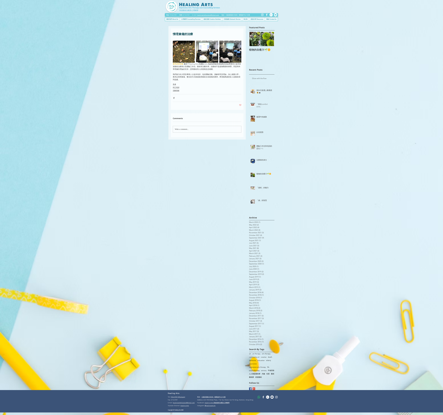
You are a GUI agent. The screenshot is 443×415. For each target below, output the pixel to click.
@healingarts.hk (210, 405)
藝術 (272, 374)
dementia (252, 360)
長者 (174, 84)
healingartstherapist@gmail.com (208, 15)
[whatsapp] (258, 397)
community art (254, 357)
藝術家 (251, 377)
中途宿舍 (271, 370)
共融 (263, 374)
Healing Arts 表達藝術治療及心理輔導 (217, 403)
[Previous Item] (253, 39)
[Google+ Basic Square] (254, 388)
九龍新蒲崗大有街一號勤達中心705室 (214, 397)
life (268, 367)
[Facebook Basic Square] (250, 388)
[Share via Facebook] (174, 98)
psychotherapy (254, 370)
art (250, 354)
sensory (263, 370)
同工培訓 (176, 87)
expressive (253, 364)
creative (263, 357)
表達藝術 (258, 377)
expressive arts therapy (257, 367)
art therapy (256, 354)
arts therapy (266, 354)
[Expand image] (184, 52)
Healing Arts (184, 405)
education (261, 360)
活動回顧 (176, 91)
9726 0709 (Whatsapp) (178, 397)
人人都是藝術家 (254, 374)
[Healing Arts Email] (271, 14)
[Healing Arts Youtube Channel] (272, 397)
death (270, 357)
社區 (268, 374)
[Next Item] (271, 39)
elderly (268, 360)
